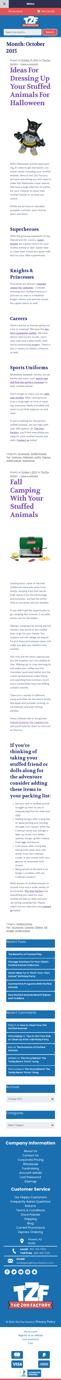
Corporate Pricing (30, 1160)
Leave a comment (29, 64)
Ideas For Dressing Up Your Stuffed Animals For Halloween (30, 86)
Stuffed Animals (39, 454)
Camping (29, 928)
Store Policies (30, 1215)
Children (38, 928)
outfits (37, 457)
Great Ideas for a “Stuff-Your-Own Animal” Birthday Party (29, 974)
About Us (30, 1151)
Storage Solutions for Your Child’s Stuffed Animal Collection (28, 963)
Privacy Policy (45, 1322)
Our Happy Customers (30, 1197)
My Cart (47, 11)
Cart (30, 1343)
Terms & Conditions (30, 1210)
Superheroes (28, 461)
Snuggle (10, 931)
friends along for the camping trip (29, 722)
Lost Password (30, 1177)
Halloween (28, 457)
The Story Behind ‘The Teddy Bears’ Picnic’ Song (27, 1060)
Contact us (23, 440)
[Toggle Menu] (4, 4)
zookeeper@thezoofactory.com (35, 1263)
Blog (30, 1223)
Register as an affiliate (30, 1335)
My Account (15, 11)
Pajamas (46, 457)
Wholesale (30, 1164)
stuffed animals (13, 461)
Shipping (30, 1219)
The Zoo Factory (33, 891)
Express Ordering (30, 1232)
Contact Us (30, 1155)
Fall (45, 928)
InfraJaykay (15, 1036)
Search (50, 32)
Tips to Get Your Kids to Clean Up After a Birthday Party (29, 1037)
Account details (30, 1173)
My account (30, 1331)
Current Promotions (30, 1228)
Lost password (30, 1339)
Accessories (24, 454)
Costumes (17, 457)
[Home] (30, 27)
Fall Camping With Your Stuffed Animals (26, 498)
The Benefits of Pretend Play (25, 954)
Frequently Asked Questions (30, 1202)
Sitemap (30, 1181)
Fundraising (30, 1168)
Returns (30, 1206)
